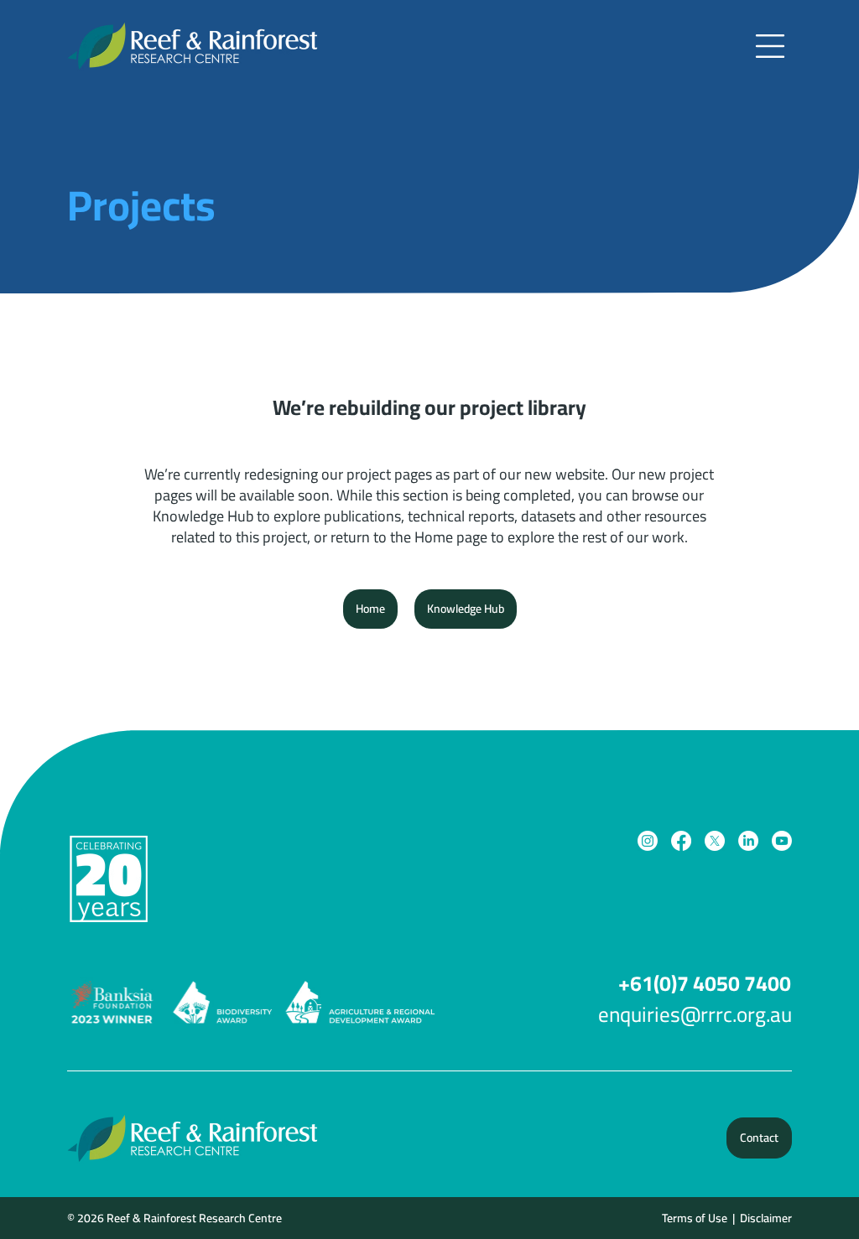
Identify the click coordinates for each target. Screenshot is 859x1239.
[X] (715, 841)
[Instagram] (648, 841)
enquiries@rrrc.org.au (695, 1014)
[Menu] (771, 46)
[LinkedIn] (748, 841)
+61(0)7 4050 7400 (704, 983)
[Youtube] (782, 841)
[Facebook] (681, 841)
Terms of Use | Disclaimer (725, 1218)
